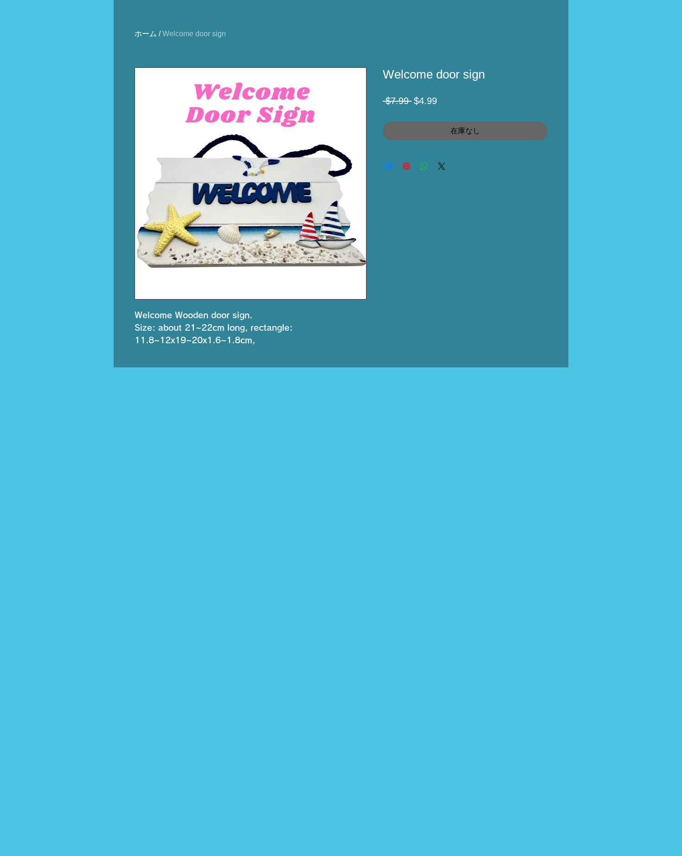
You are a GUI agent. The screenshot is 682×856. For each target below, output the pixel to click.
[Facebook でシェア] (388, 166)
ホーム (146, 34)
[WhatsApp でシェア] (424, 166)
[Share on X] (441, 166)
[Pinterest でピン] (406, 166)
